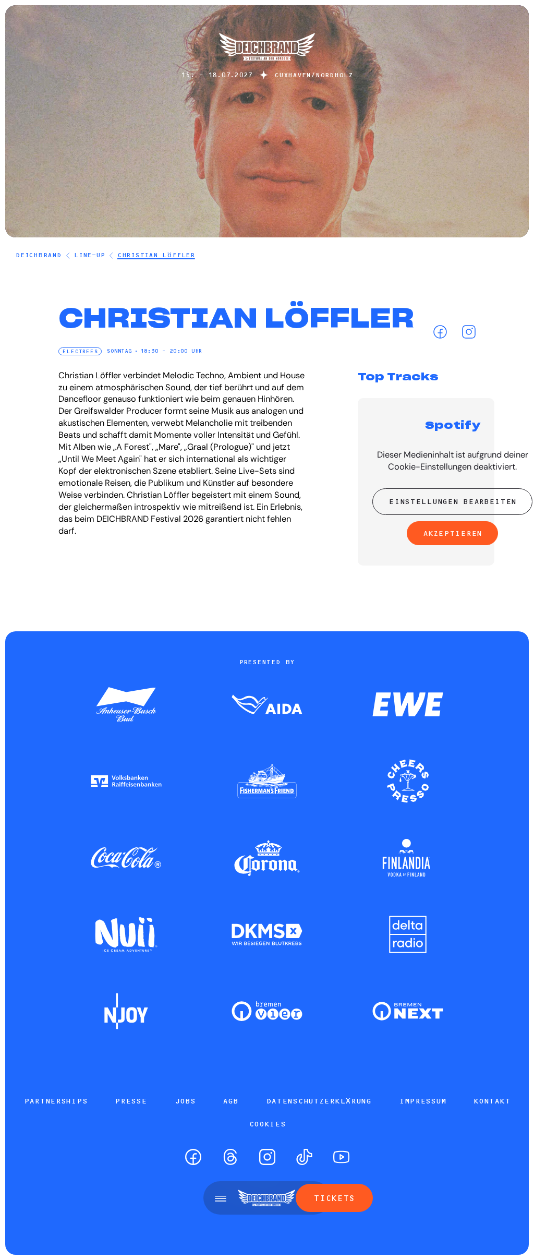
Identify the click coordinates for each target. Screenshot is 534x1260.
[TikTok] (304, 1157)
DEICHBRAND (39, 255)
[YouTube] (341, 1157)
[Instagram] (468, 331)
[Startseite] (267, 65)
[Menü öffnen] (220, 1198)
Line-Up (89, 255)
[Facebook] (440, 331)
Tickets (334, 1198)
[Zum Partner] (126, 705)
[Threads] (230, 1157)
